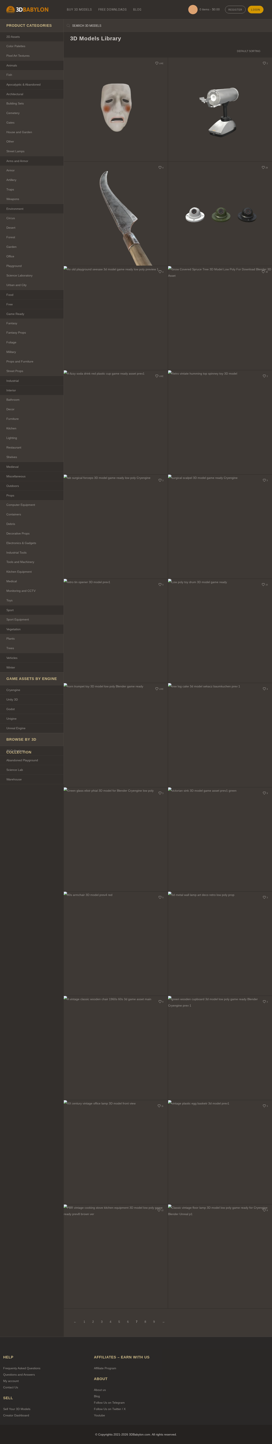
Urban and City (16, 285)
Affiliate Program (105, 1368)
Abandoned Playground (22, 760)
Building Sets (15, 103)
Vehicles (11, 658)
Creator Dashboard (16, 1415)
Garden (11, 246)
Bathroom (13, 399)
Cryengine (13, 690)
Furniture (12, 418)
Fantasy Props (16, 332)
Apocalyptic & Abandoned (23, 84)
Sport (10, 610)
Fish (9, 74)
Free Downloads (112, 9)
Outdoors (12, 486)
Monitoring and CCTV (20, 590)
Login (255, 9)
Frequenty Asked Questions (21, 1368)
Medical (11, 581)
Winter (10, 667)
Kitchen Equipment (19, 571)
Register (235, 9)
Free (9, 304)
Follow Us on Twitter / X (110, 1409)
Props (10, 495)
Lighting (11, 438)
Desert (10, 227)
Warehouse (14, 779)
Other (10, 141)
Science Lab (14, 769)
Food (9, 294)
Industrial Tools (16, 552)
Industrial (12, 380)
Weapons (12, 199)
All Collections (15, 750)
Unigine (11, 718)
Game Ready (15, 314)
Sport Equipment (17, 619)
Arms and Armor (17, 161)
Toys (9, 600)
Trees (10, 648)
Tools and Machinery (20, 562)
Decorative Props (18, 533)
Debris (10, 524)
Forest (10, 237)
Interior (11, 390)
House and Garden (19, 132)
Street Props (14, 371)
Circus (10, 218)
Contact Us (10, 1387)
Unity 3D (12, 699)
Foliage (11, 342)
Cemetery (13, 113)
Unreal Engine (16, 728)
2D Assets (13, 36)
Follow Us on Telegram (109, 1402)
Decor (10, 409)
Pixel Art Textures (18, 55)
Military (11, 352)
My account (11, 1381)
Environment (14, 208)
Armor (10, 170)
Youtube (99, 1415)
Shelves (11, 457)
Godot (10, 709)
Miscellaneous (16, 476)
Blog (137, 9)
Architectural (14, 94)
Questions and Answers (19, 1374)
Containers (13, 514)
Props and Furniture (19, 361)
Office (10, 256)
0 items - (209, 9)
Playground (14, 266)
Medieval (12, 466)
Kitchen (11, 428)
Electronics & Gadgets (21, 543)
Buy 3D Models (79, 9)
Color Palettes (15, 46)
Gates (10, 122)
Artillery (11, 180)
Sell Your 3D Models (16, 1409)
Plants (10, 638)
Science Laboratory (19, 275)
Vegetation (13, 629)
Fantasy (11, 323)
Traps (10, 189)
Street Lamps (15, 151)
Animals (11, 65)
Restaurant (13, 447)
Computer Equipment (20, 504)
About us (100, 1390)
